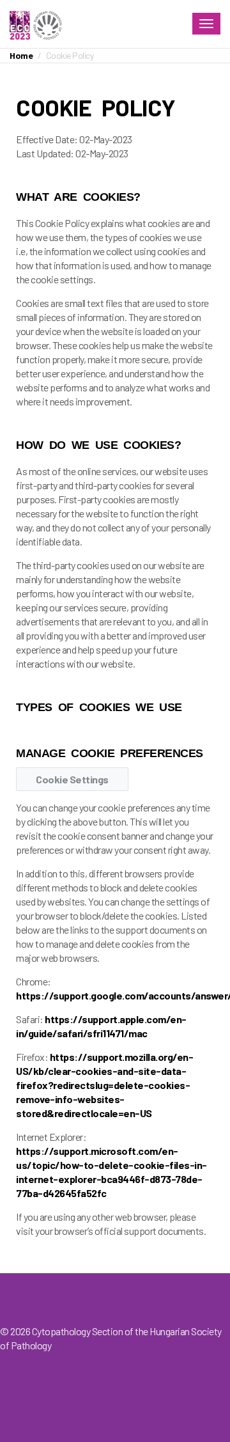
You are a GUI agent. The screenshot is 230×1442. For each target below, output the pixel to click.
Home (21, 55)
